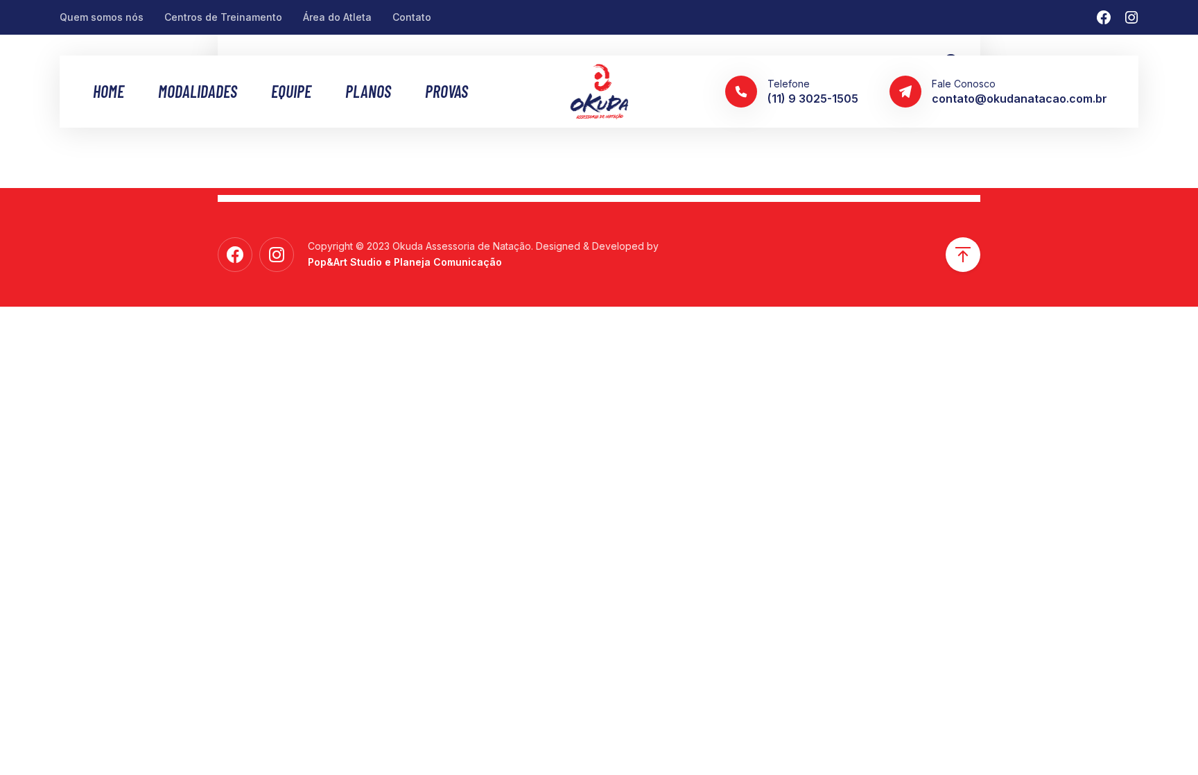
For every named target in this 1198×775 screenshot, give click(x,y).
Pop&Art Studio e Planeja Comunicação (405, 262)
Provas (446, 92)
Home (108, 92)
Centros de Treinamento (223, 17)
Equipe (291, 92)
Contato (411, 17)
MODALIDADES (197, 92)
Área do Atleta (337, 17)
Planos (368, 92)
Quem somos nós (102, 17)
